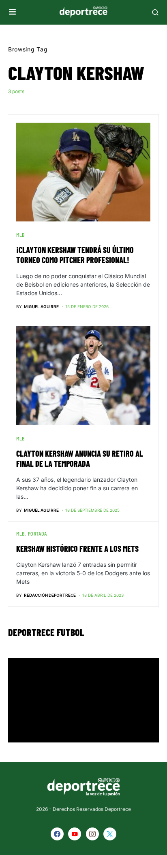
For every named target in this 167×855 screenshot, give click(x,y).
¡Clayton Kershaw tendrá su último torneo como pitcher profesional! (75, 255)
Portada (37, 533)
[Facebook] (57, 834)
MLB (20, 235)
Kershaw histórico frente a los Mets (77, 548)
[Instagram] (92, 834)
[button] (12, 12)
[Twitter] (109, 834)
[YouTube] (74, 834)
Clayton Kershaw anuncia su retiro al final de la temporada (79, 458)
